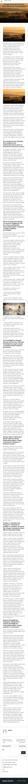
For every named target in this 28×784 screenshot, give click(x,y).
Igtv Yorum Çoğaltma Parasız (9, 762)
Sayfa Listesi (5, 771)
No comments (15, 18)
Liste (3, 769)
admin (15, 15)
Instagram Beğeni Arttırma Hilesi (9, 764)
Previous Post (7, 746)
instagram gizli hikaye (7, 767)
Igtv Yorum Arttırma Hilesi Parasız (10, 760)
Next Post (22, 746)
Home (9, 8)
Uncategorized (15, 8)
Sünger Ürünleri (7, 0)
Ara (3, 749)
